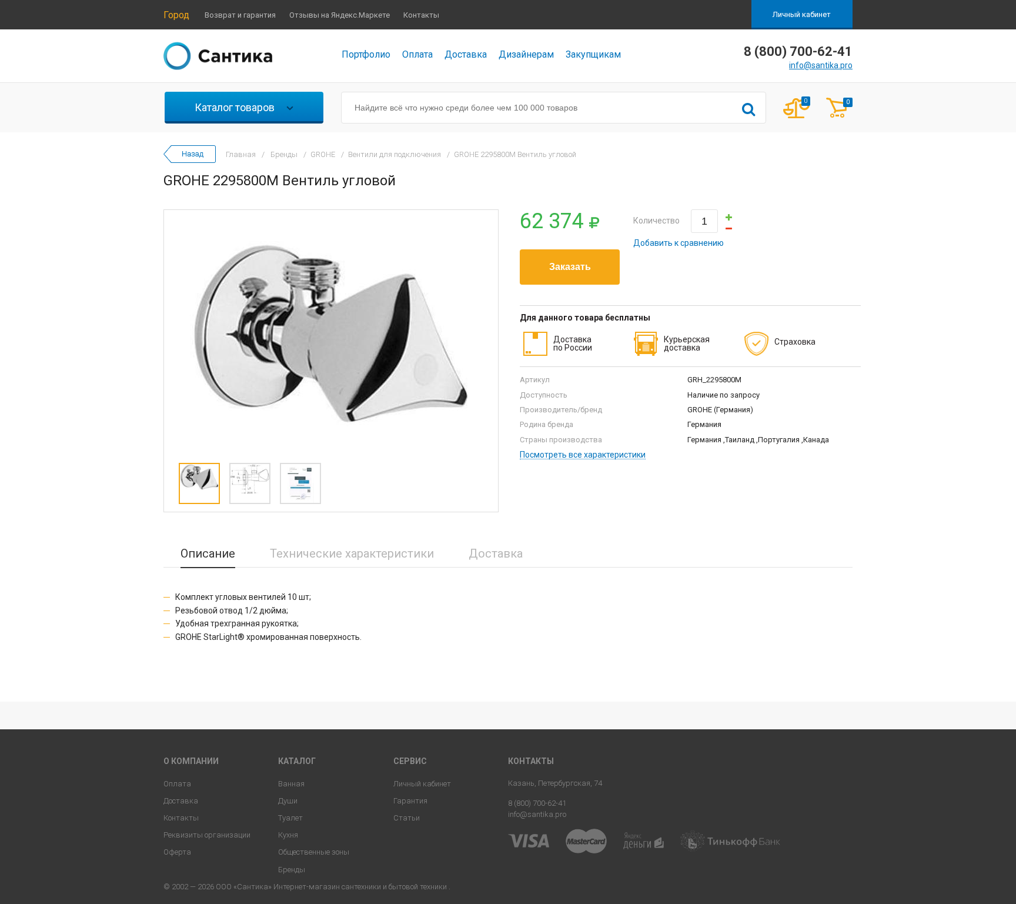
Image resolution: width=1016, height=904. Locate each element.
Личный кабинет (802, 14)
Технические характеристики (352, 553)
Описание (208, 553)
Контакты (421, 15)
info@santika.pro (821, 65)
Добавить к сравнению (678, 243)
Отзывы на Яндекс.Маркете (339, 15)
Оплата (417, 54)
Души (288, 800)
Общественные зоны (313, 852)
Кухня (288, 834)
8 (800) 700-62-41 (537, 803)
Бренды (291, 869)
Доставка (465, 54)
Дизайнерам (526, 54)
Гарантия (410, 800)
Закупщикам (593, 54)
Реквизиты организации (206, 834)
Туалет (290, 817)
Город (176, 15)
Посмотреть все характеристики (583, 455)
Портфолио (366, 54)
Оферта (177, 852)
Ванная (291, 783)
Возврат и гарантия (240, 15)
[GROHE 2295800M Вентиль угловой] (331, 333)
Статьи (406, 817)
